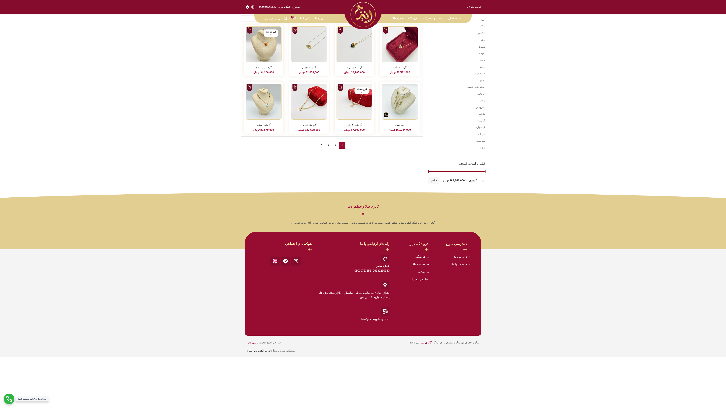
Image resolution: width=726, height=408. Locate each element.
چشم (482, 60)
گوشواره (480, 127)
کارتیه (482, 113)
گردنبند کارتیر (354, 124)
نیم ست (480, 140)
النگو (482, 26)
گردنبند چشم (309, 67)
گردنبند (481, 120)
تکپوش (481, 46)
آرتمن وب (252, 342)
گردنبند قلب (399, 67)
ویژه (482, 147)
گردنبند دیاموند (354, 67)
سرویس (480, 107)
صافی (434, 180)
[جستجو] (285, 18)
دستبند (481, 80)
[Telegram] (285, 261)
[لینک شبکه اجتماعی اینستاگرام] (252, 7)
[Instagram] (296, 261)
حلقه (482, 66)
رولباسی (480, 93)
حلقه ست (479, 73)
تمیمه (482, 53)
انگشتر (481, 33)
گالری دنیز (426, 342)
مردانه (481, 133)
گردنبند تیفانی (309, 124)
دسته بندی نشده (476, 86)
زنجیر (482, 100)
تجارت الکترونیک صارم (260, 350)
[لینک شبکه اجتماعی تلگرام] (247, 7)
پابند (483, 39)
